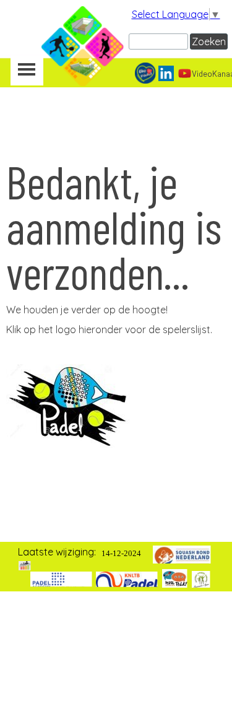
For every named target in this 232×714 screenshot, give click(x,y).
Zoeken (209, 41)
